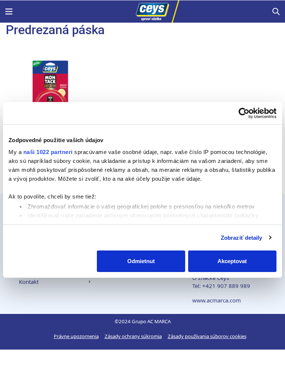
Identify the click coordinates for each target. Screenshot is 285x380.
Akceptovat (232, 261)
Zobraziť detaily (241, 238)
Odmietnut (141, 261)
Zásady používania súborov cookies (207, 336)
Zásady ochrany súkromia (133, 336)
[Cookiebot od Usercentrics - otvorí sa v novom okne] (244, 113)
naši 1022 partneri (48, 152)
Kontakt (29, 281)
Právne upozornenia (76, 336)
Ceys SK (142, 11)
